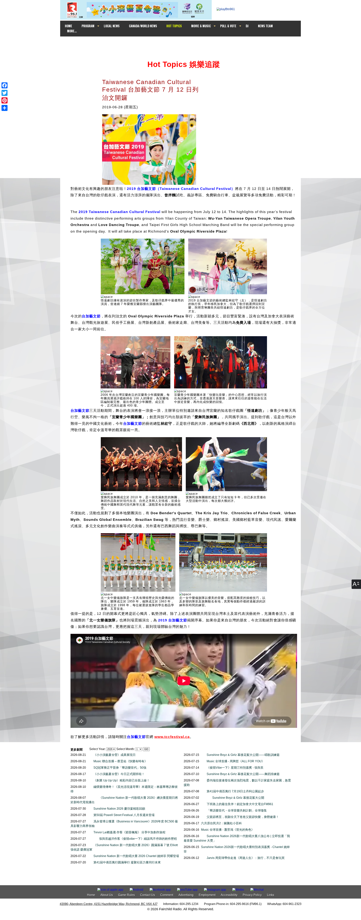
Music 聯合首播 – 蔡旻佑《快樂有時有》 (120, 761)
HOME (68, 26)
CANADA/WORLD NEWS (143, 26)
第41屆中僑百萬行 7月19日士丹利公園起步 (235, 791)
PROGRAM (88, 26)
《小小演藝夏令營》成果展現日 (114, 754)
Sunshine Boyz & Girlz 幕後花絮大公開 (238, 797)
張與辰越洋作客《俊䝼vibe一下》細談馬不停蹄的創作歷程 (138, 838)
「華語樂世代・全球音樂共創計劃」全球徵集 (237, 810)
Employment (207, 894)
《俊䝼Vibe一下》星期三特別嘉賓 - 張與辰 (235, 767)
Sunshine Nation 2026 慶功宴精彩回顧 (119, 808)
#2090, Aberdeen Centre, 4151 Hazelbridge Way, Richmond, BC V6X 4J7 (109, 904)
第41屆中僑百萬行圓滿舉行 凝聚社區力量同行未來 (127, 862)
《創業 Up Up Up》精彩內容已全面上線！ (121, 780)
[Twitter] (4, 93)
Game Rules (126, 894)
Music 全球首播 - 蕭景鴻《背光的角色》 (227, 829)
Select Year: (97, 749)
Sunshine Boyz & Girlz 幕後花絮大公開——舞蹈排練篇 (243, 774)
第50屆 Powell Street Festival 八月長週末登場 (124, 815)
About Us (106, 894)
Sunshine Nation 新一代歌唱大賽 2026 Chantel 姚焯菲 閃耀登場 (136, 856)
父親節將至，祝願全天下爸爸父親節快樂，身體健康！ (243, 816)
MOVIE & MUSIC (201, 26)
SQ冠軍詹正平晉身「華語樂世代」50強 (119, 767)
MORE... (72, 31)
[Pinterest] (4, 100)
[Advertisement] (183, 43)
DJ (247, 26)
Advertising (185, 894)
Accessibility (229, 894)
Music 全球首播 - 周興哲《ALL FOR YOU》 (236, 761)
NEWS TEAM (265, 26)
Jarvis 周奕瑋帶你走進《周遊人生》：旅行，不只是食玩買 (245, 857)
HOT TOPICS (174, 26)
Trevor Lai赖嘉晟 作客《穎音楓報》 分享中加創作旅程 (129, 832)
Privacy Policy (252, 894)
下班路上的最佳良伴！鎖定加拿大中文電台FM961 (240, 804)
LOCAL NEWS (112, 26)
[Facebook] (4, 85)
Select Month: (125, 749)
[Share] (4, 108)
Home (91, 894)
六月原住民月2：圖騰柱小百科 (221, 823)
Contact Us (147, 894)
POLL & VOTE (228, 26)
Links (270, 894)
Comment (166, 894)
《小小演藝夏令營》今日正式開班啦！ (119, 774)
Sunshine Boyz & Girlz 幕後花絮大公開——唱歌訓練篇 (243, 754)
